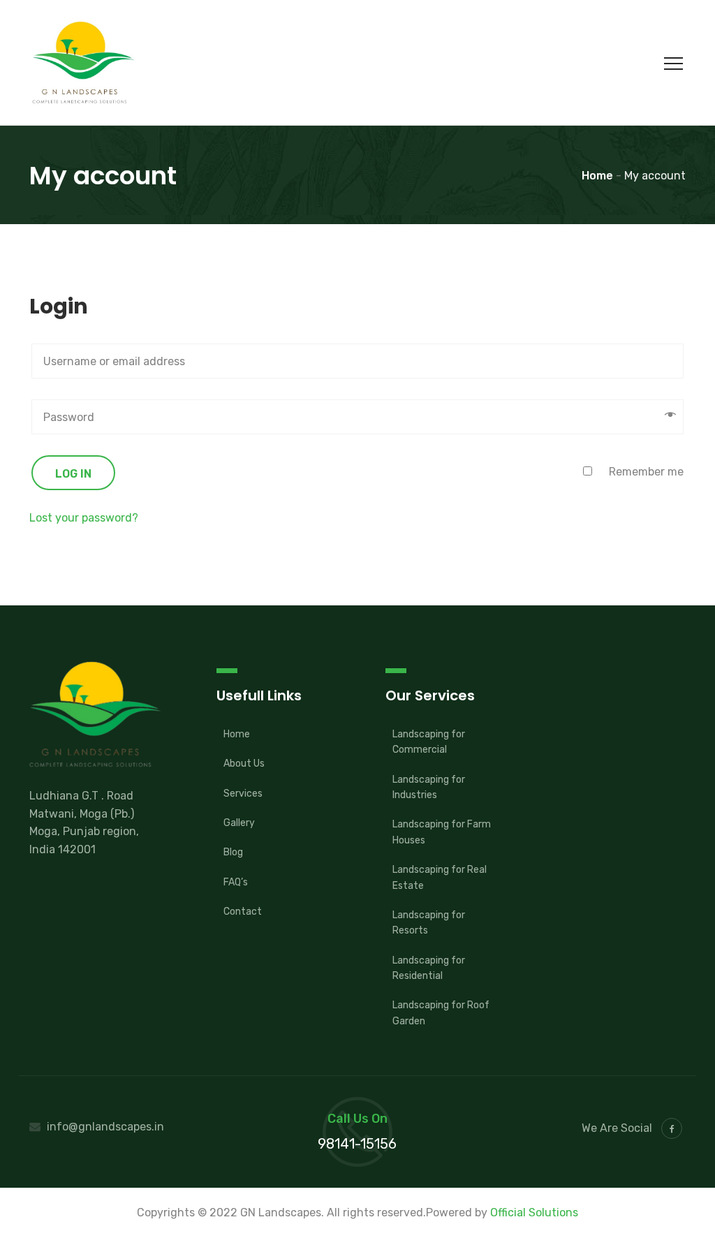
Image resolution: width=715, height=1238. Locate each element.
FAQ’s (235, 882)
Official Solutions (534, 1212)
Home (236, 734)
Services (243, 793)
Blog (233, 852)
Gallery (239, 823)
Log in (73, 473)
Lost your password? (83, 517)
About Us (244, 763)
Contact (242, 912)
